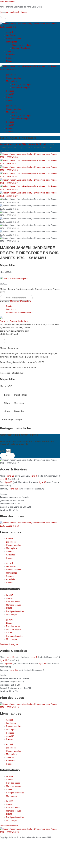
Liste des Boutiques (21, 48)
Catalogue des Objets (22, 45)
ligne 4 (34, 476)
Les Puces (11, 35)
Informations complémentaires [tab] (19, 312)
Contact (9, 61)
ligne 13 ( (11, 476)
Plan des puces (13, 602)
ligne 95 (42, 482)
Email (3, 451)
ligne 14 (4, 479)
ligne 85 (8, 482)
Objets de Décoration (38, 144)
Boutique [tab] (10, 306)
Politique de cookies (15, 611)
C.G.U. (9, 608)
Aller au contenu (7, 1)
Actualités (10, 55)
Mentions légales (13, 605)
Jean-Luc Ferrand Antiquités (15, 278)
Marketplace (11, 42)
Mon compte (11, 614)
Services (10, 51)
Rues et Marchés (13, 38)
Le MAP (9, 595)
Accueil (9, 32)
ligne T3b (14, 489)
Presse (9, 58)
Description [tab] (11, 309)
